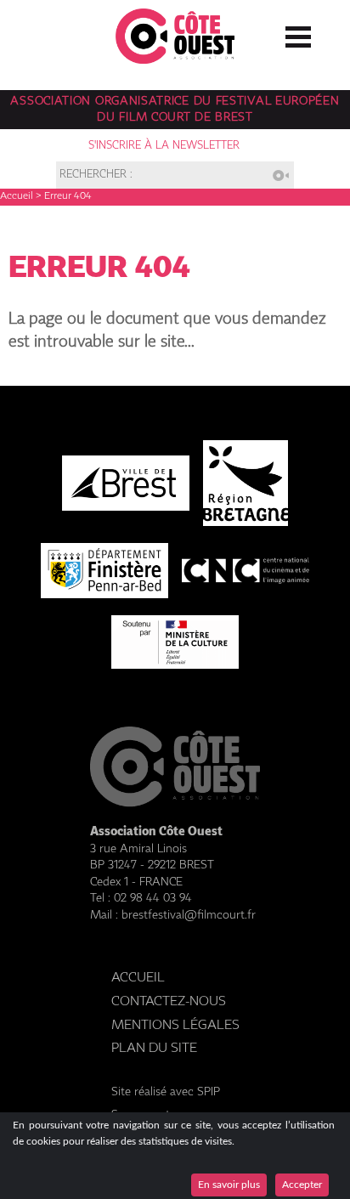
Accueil (16, 196)
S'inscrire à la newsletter (164, 146)
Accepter (302, 1184)
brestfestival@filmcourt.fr (188, 915)
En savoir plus (229, 1184)
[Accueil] (175, 59)
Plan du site (154, 1048)
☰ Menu (298, 33)
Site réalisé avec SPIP (165, 1092)
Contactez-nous (168, 1001)
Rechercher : (96, 175)
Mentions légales (175, 1025)
